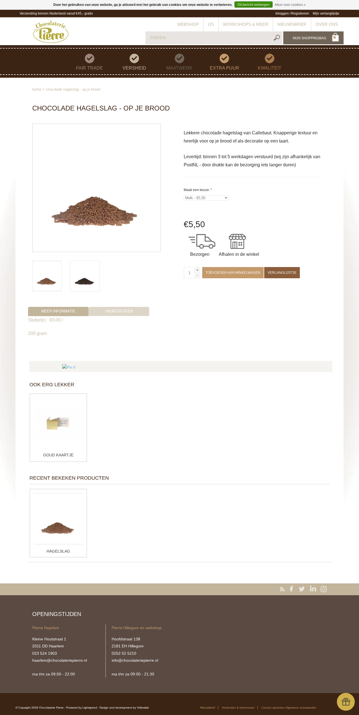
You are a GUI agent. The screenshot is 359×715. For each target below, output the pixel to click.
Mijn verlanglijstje (326, 13)
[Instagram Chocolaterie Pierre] (323, 589)
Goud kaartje (58, 455)
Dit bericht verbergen (254, 5)
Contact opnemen (273, 707)
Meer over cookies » (290, 5)
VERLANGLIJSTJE (282, 273)
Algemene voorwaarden (301, 707)
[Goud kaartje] (58, 423)
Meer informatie (58, 311)
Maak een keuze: (198, 190)
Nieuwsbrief (292, 24)
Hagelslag (58, 551)
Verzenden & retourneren (238, 707)
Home (36, 89)
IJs (211, 24)
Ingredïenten (119, 311)
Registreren (300, 13)
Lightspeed (89, 707)
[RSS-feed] (283, 589)
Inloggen (282, 13)
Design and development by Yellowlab (124, 707)
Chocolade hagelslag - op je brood (73, 89)
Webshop (188, 24)
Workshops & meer (245, 24)
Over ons (327, 24)
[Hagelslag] (58, 519)
